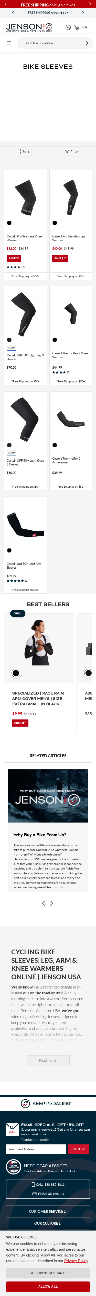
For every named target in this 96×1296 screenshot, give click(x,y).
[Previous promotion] (13, 13)
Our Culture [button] (46, 1223)
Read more (47, 1060)
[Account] (68, 27)
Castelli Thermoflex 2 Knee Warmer (70, 355)
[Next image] (51, 903)
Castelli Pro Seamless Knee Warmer (24, 238)
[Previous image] (44, 903)
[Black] (9, 223)
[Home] (29, 27)
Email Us (51, 1193)
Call (50, 1184)
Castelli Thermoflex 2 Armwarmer (66, 460)
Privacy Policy (76, 1261)
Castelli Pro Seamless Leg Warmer (68, 238)
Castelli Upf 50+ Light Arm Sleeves (24, 565)
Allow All (48, 1286)
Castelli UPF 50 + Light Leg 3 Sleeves (25, 357)
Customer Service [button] (46, 1211)
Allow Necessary (48, 1273)
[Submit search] (85, 43)
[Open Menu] (8, 43)
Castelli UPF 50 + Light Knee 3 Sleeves (25, 462)
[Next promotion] (83, 13)
